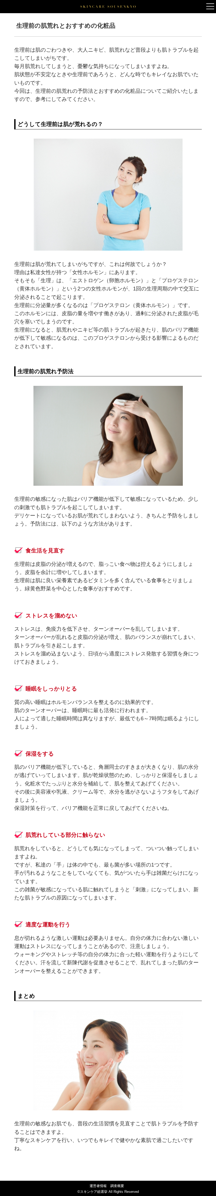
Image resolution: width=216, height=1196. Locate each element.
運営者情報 (98, 1186)
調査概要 (117, 1186)
